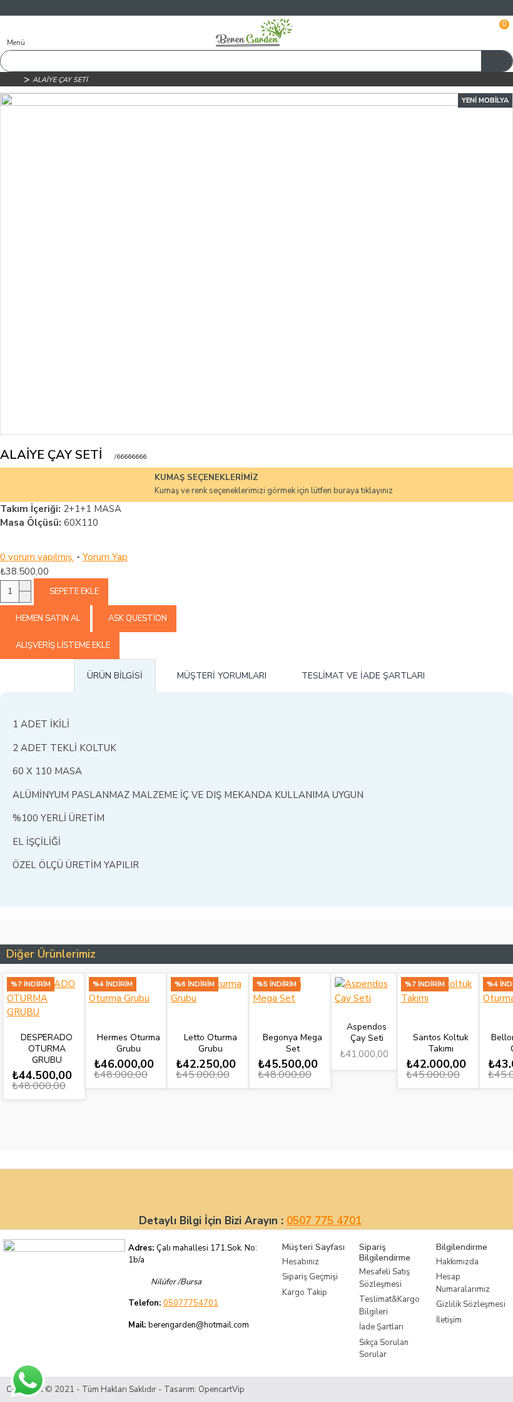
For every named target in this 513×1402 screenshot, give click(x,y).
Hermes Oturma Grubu (128, 1043)
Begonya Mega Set (292, 1043)
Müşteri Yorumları (222, 676)
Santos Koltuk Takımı (441, 1043)
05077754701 (190, 1303)
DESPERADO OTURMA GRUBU (47, 1049)
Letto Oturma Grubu (210, 1043)
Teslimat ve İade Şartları (363, 676)
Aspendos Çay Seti (367, 1032)
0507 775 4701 (324, 1221)
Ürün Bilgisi (115, 676)
